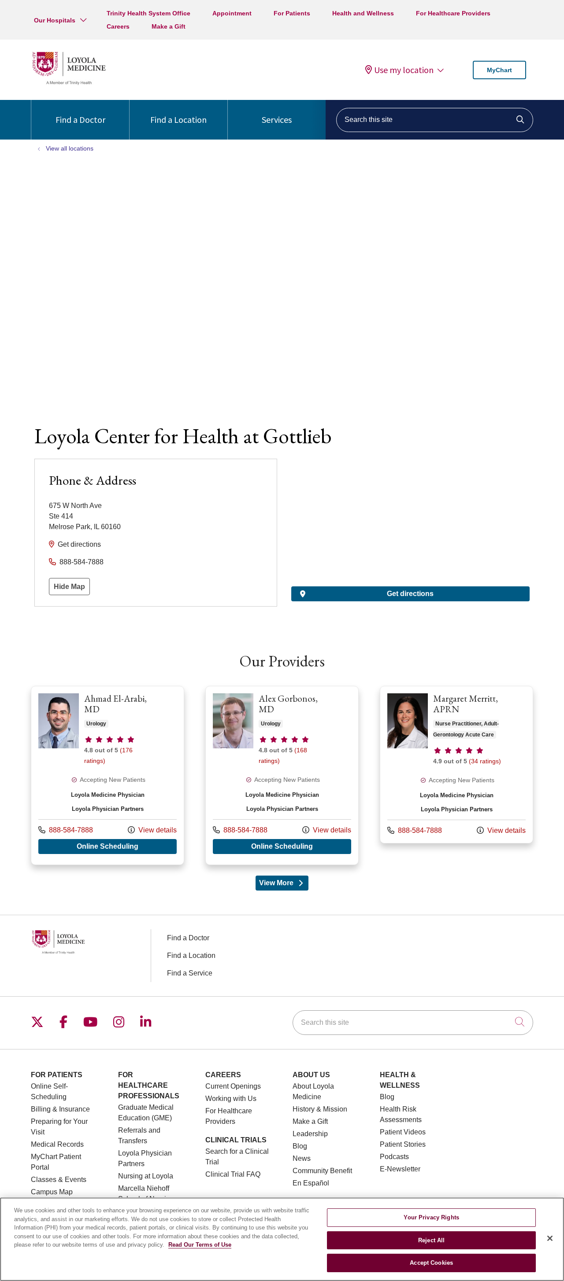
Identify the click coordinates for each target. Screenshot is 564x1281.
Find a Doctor (80, 119)
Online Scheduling (127, 846)
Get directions (79, 544)
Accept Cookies (431, 1262)
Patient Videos (403, 1132)
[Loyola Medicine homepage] (69, 83)
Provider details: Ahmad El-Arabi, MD (107, 775)
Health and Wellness (363, 13)
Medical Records (57, 1144)
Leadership (310, 1133)
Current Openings (233, 1086)
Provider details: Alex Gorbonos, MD (282, 775)
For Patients (292, 13)
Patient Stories (403, 1144)
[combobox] (434, 120)
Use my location (404, 70)
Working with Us (230, 1098)
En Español (311, 1183)
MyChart (499, 70)
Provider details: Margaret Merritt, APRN (456, 764)
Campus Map (52, 1192)
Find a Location (178, 119)
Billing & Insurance (60, 1109)
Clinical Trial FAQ (232, 1174)
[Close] (550, 1238)
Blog (300, 1146)
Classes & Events (58, 1179)
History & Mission (320, 1109)
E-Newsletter (400, 1169)
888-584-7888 (81, 562)
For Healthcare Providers (453, 13)
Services (277, 119)
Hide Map (69, 586)
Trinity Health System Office (148, 13)
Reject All (431, 1240)
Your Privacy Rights (431, 1217)
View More (284, 885)
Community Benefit (322, 1170)
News (302, 1158)
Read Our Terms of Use (199, 1244)
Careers (118, 26)
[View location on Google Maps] (410, 507)
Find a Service (189, 973)
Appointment (232, 13)
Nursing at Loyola (145, 1176)
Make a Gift (169, 26)
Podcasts (394, 1156)
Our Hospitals (54, 20)
